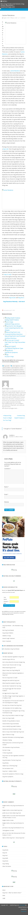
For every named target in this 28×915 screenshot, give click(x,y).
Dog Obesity (5, 763)
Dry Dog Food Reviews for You (16, 827)
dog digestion (8, 369)
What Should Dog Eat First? (9, 667)
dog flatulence (6, 371)
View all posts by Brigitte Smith (10, 408)
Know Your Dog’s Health (8, 718)
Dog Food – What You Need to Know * (12, 892)
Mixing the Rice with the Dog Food (11, 680)
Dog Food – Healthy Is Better (9, 771)
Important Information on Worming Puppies (13, 737)
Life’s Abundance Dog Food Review (10, 649)
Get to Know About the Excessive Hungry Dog (13, 662)
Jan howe (4, 827)
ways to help (7, 274)
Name (6, 487)
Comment (7, 468)
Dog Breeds (5, 850)
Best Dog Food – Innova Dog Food (15, 838)
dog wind (12, 371)
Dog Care (4, 852)
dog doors (21, 297)
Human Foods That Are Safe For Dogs (12, 665)
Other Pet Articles (6, 866)
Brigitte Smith (6, 18)
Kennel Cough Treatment (8, 638)
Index (12, 820)
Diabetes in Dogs (6, 635)
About (3, 890)
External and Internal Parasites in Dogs (11, 729)
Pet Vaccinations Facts (7, 768)
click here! (22, 301)
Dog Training (5, 863)
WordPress (23, 911)
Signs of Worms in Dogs (8, 734)
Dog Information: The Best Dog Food (11, 760)
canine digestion (16, 366)
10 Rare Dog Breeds (7, 753)
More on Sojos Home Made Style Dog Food (13, 732)
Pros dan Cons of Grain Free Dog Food (12, 705)
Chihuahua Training (7, 740)
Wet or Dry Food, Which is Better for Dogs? (13, 715)
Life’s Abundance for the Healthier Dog (12, 708)
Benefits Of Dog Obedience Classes (11, 721)
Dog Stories (5, 861)
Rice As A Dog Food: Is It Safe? (10, 677)
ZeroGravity (22, 905)
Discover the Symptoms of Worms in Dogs (12, 774)
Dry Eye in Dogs (6, 750)
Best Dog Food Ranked (8, 630)
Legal (3, 898)
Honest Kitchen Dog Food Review (10, 723)
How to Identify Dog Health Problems (11, 726)
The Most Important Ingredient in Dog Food (13, 656)
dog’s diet (5, 149)
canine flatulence (15, 71)
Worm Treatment (6, 641)
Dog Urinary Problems (7, 633)
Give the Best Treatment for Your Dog (12, 686)
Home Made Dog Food (16, 810)
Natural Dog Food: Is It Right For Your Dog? (7, 418)
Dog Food (4, 855)
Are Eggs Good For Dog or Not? (10, 693)
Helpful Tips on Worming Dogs (9, 765)
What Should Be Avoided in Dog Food (11, 683)
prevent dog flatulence (11, 373)
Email (6, 494)
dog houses (12, 297)
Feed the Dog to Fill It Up (8, 659)
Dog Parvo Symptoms (7, 776)
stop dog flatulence (11, 375)
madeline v (12, 435)
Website (6, 502)
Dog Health (7, 366)
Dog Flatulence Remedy (10, 301)
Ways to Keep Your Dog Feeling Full (11, 670)
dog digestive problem (18, 369)
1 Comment (22, 18)
